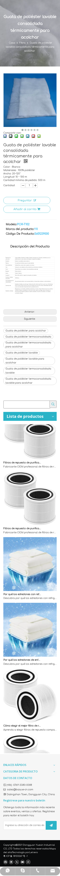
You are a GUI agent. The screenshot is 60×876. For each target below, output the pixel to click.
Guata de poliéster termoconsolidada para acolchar (28, 344)
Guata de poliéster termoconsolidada (28, 336)
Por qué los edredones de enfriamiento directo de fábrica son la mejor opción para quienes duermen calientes (22, 656)
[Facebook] (5, 862)
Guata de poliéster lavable (22, 352)
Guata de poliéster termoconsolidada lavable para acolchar (28, 381)
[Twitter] (17, 862)
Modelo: (11, 224)
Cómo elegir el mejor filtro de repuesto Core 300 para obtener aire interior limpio (22, 722)
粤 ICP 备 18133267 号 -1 (15, 856)
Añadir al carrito (25, 209)
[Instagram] (28, 862)
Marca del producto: (20, 229)
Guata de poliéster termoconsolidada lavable (28, 370)
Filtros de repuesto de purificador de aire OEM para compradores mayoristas (22, 459)
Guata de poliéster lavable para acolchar (25, 361)
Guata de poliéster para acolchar (26, 330)
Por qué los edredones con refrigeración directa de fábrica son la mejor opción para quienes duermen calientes (22, 590)
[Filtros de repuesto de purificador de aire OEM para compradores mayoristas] (30, 454)
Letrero (33, 852)
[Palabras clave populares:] (53, 404)
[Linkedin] (11, 862)
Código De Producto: (20, 233)
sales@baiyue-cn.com (20, 789)
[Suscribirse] (51, 825)
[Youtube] (22, 862)
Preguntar (25, 200)
